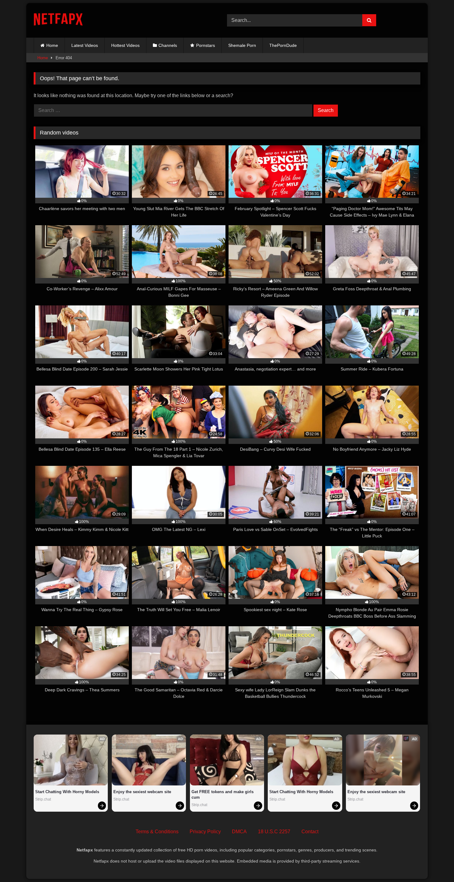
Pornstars (205, 45)
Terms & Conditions (157, 831)
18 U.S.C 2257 (274, 831)
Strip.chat (43, 799)
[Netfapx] (58, 20)
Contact (309, 831)
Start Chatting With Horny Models (67, 791)
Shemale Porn (242, 45)
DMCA (239, 831)
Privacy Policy (205, 831)
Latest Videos (84, 45)
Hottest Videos (125, 45)
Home (52, 45)
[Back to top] (435, 864)
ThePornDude (283, 45)
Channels (167, 45)
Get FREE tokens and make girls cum (223, 794)
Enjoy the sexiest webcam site (142, 791)
